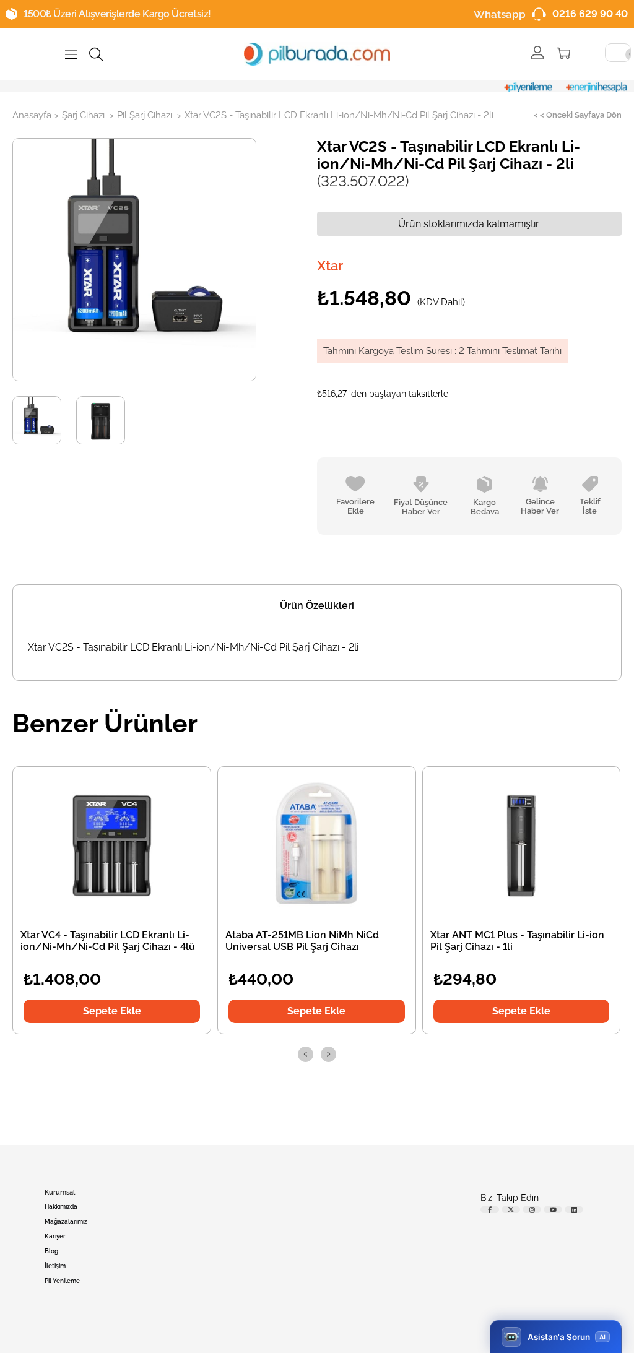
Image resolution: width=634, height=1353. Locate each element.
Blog (51, 1251)
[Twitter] (511, 1209)
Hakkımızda (61, 1206)
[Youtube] (553, 1209)
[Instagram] (532, 1209)
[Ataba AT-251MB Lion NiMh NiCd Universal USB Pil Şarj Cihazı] (316, 844)
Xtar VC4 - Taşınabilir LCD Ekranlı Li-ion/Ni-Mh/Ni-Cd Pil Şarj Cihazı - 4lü (107, 941)
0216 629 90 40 (590, 14)
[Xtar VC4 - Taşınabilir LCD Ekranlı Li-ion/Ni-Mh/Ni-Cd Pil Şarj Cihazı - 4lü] (112, 844)
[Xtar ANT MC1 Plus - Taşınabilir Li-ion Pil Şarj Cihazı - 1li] (521, 844)
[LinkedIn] (574, 1209)
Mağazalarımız (66, 1221)
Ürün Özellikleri (317, 606)
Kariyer (55, 1236)
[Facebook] (489, 1209)
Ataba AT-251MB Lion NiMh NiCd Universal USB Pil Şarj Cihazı (302, 941)
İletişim (55, 1266)
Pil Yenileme (62, 1280)
